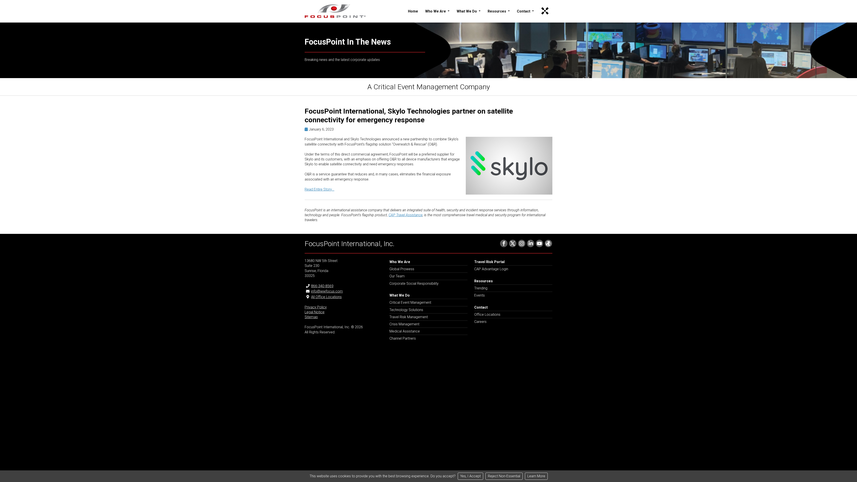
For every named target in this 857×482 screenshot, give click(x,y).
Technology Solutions (406, 310)
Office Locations (487, 314)
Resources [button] (497, 11)
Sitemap (311, 317)
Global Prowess (401, 269)
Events (479, 295)
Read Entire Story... (319, 189)
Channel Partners (402, 338)
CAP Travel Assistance (405, 215)
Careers (480, 322)
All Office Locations (326, 297)
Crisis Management (404, 324)
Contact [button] (524, 11)
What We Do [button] (467, 11)
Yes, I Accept (470, 476)
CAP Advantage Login (491, 269)
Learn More (536, 476)
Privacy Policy (316, 307)
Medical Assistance (404, 331)
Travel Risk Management (408, 317)
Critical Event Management (410, 302)
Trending (480, 288)
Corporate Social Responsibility (414, 283)
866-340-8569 (322, 286)
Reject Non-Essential (504, 476)
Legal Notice (314, 312)
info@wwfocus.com (327, 291)
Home (413, 11)
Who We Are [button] (436, 11)
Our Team (397, 276)
